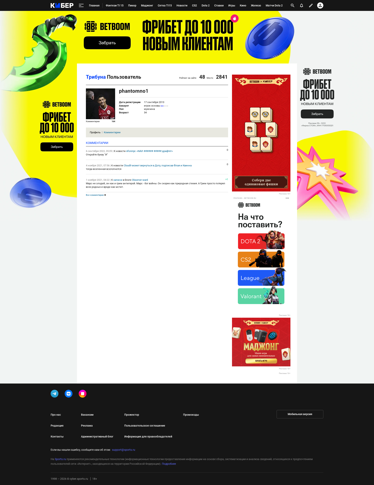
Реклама (87, 425)
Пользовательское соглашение (144, 425)
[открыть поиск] (292, 5)
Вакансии (87, 414)
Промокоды (191, 414)
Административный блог (97, 436)
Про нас (56, 414)
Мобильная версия (300, 414)
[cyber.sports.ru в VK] (69, 394)
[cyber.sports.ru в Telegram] (55, 394)
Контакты (57, 436)
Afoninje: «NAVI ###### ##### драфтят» (149, 151)
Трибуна (96, 77)
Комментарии (112, 132)
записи (117, 179)
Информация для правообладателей (148, 436)
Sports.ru (60, 459)
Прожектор (131, 414)
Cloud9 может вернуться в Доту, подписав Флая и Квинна (158, 165)
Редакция (57, 425)
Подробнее (169, 463)
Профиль (95, 132)
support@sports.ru (123, 449)
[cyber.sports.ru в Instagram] (83, 394)
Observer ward (140, 179)
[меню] (81, 5)
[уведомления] (301, 5)
